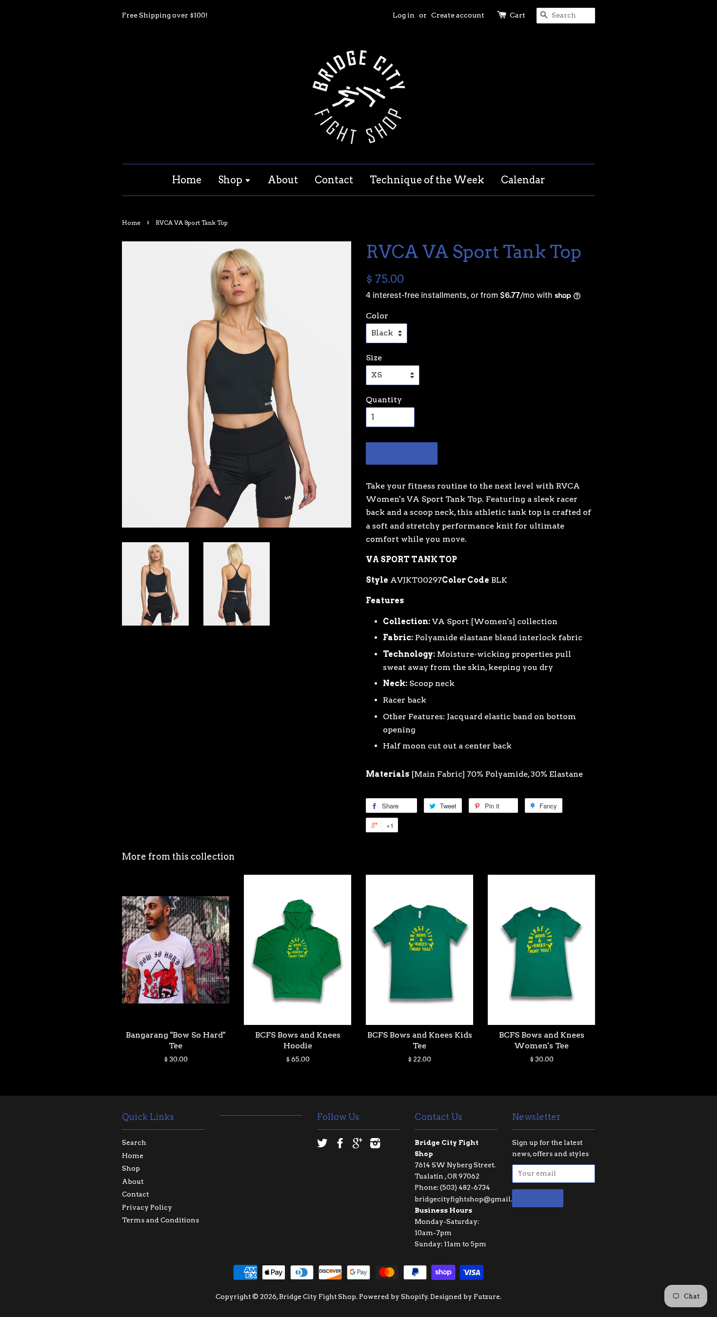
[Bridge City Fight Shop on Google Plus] (357, 1145)
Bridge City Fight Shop (317, 1296)
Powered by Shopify (393, 1296)
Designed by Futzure (465, 1296)
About (283, 180)
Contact (334, 180)
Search (134, 1142)
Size (374, 357)
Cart (517, 15)
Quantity (384, 399)
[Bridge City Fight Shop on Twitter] (322, 1145)
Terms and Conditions (160, 1220)
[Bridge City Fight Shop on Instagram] (375, 1145)
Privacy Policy (147, 1207)
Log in (404, 15)
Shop (231, 180)
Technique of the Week (427, 180)
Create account (457, 15)
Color (377, 315)
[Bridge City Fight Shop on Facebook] (340, 1145)
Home (186, 180)
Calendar (523, 180)
